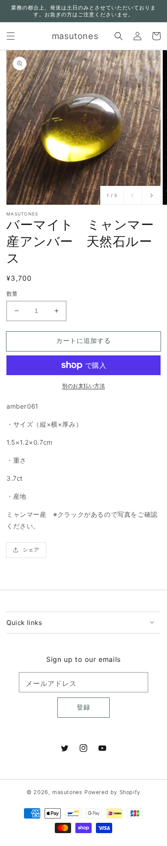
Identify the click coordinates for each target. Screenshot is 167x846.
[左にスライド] (132, 195)
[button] (10, 36)
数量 (12, 293)
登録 (83, 707)
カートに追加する (83, 341)
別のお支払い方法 (83, 385)
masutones (67, 792)
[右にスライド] (151, 195)
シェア (31, 549)
